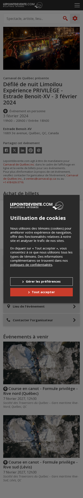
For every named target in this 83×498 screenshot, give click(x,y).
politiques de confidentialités (31, 265)
